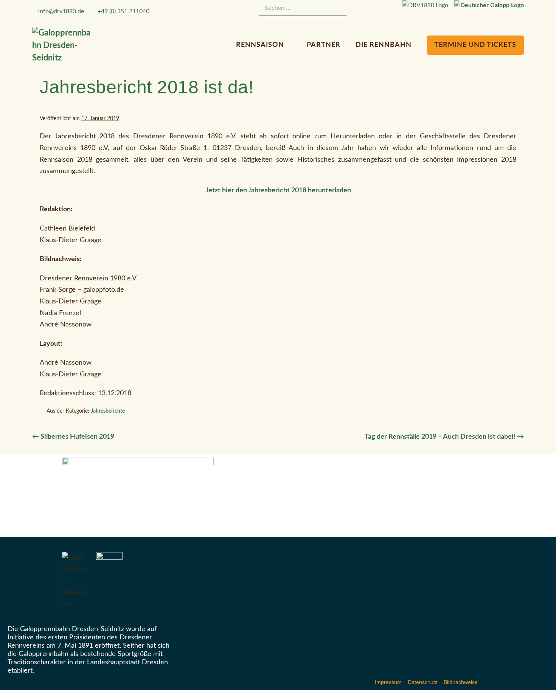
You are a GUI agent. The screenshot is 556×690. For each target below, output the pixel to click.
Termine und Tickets (475, 45)
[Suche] (337, 8)
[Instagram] (379, 9)
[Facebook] (369, 9)
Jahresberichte (108, 411)
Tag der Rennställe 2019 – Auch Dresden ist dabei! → (444, 436)
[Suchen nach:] (303, 8)
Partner (323, 45)
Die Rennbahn (384, 45)
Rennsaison (261, 45)
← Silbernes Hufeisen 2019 (73, 436)
